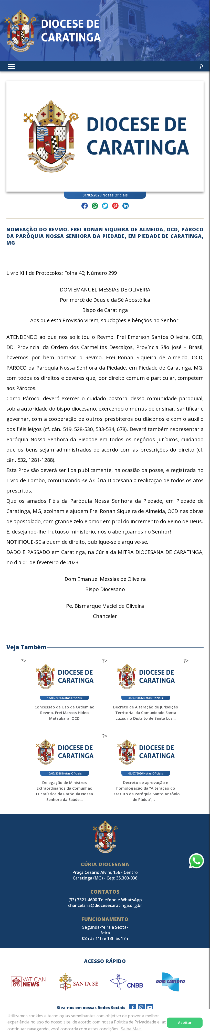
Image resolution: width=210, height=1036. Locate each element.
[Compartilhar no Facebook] (84, 207)
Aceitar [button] (185, 1022)
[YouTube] (149, 1007)
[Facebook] (132, 1007)
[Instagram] (141, 1007)
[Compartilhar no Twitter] (105, 207)
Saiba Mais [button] (131, 1029)
